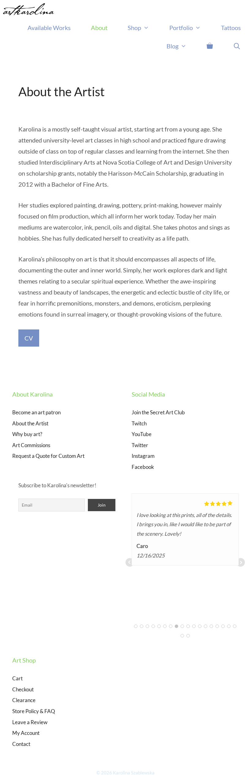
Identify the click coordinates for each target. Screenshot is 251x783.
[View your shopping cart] (210, 46)
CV (28, 338)
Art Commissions (31, 445)
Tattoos (231, 27)
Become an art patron (36, 412)
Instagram (143, 456)
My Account (25, 733)
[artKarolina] (30, 9)
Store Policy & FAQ (33, 711)
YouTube (142, 434)
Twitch (139, 423)
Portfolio (181, 27)
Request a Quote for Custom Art (48, 456)
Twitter (140, 445)
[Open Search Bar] (237, 46)
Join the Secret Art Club (158, 412)
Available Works (49, 27)
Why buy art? (27, 434)
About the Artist (30, 423)
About (99, 27)
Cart (17, 678)
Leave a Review (29, 722)
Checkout (23, 689)
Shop (134, 27)
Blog (172, 46)
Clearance (24, 700)
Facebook (143, 467)
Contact (21, 744)
